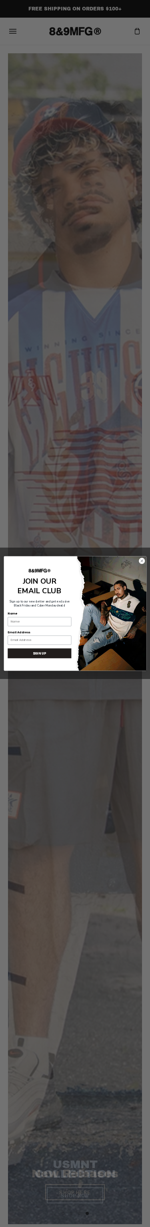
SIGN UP (39, 653)
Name (12, 614)
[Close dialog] (141, 561)
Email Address (19, 632)
